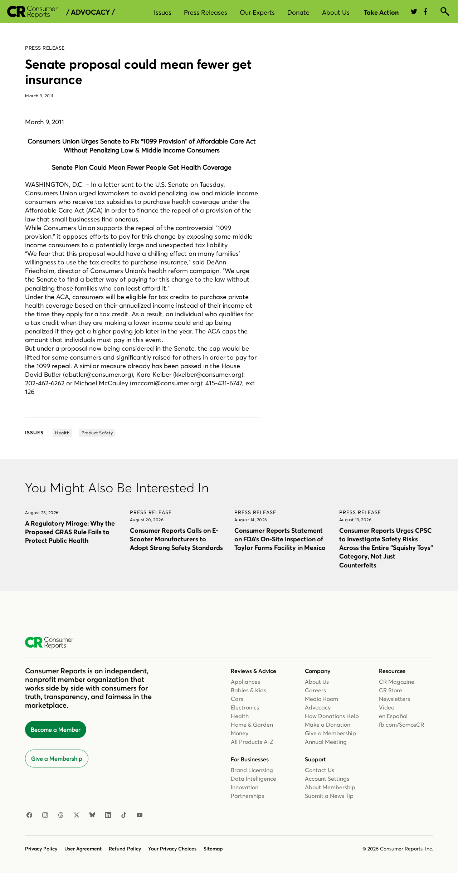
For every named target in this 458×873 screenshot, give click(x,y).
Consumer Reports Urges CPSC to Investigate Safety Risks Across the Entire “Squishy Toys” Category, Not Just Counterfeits (386, 547)
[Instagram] (45, 815)
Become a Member (56, 729)
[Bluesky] (92, 815)
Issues (162, 12)
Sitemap (213, 848)
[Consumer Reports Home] (53, 643)
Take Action (381, 12)
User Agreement (83, 848)
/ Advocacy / (90, 12)
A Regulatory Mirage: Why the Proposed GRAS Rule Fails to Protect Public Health (70, 532)
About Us (336, 12)
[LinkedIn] (108, 815)
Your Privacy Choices (172, 848)
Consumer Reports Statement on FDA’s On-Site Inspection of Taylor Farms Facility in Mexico (280, 539)
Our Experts (257, 12)
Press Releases (205, 12)
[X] (76, 815)
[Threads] (61, 815)
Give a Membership (56, 758)
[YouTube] (139, 815)
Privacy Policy (41, 848)
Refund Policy (125, 848)
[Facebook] (29, 815)
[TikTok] (124, 815)
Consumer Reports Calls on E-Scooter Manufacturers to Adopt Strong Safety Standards (176, 539)
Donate (298, 12)
